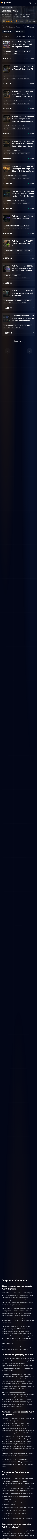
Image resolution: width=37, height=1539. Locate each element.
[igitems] (5, 2)
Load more (18, 341)
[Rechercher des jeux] (30, 2)
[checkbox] (4, 46)
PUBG (3, 7)
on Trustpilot (22, 17)
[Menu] (34, 2)
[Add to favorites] (9, 42)
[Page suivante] (29, 350)
